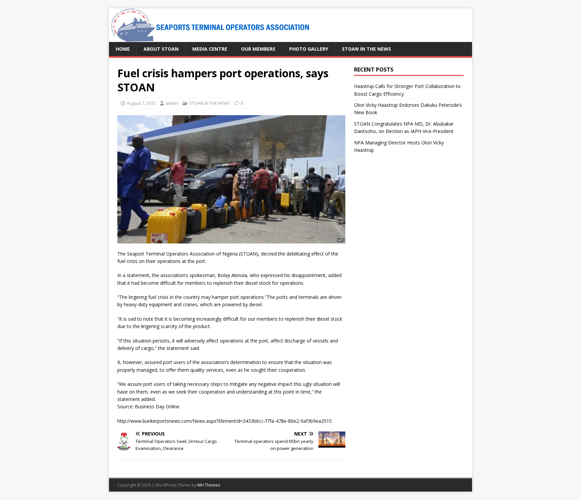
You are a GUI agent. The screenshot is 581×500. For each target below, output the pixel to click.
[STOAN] (210, 38)
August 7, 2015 (141, 103)
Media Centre (209, 49)
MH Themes (208, 485)
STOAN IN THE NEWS (366, 49)
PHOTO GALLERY (308, 49)
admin (171, 103)
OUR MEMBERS (258, 49)
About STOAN (161, 49)
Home (123, 49)
